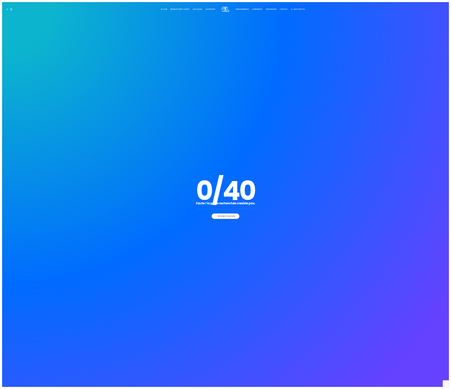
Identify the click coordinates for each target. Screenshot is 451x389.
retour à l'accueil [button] (227, 216)
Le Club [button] (164, 9)
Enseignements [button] (242, 9)
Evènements (257, 9)
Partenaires (271, 9)
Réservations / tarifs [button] (180, 9)
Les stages (197, 9)
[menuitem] (7, 9)
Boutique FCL (299, 9)
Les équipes (210, 9)
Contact (284, 9)
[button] (7, 9)
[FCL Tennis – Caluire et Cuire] (225, 9)
